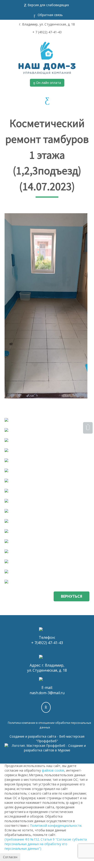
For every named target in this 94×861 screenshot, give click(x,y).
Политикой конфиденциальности (55, 825)
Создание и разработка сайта (33, 736)
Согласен (10, 857)
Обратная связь (50, 15)
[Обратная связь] (34, 15)
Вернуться (71, 596)
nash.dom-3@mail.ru (47, 692)
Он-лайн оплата (48, 82)
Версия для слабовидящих (48, 5)
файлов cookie (53, 770)
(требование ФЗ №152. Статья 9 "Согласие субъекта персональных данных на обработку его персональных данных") (46, 844)
